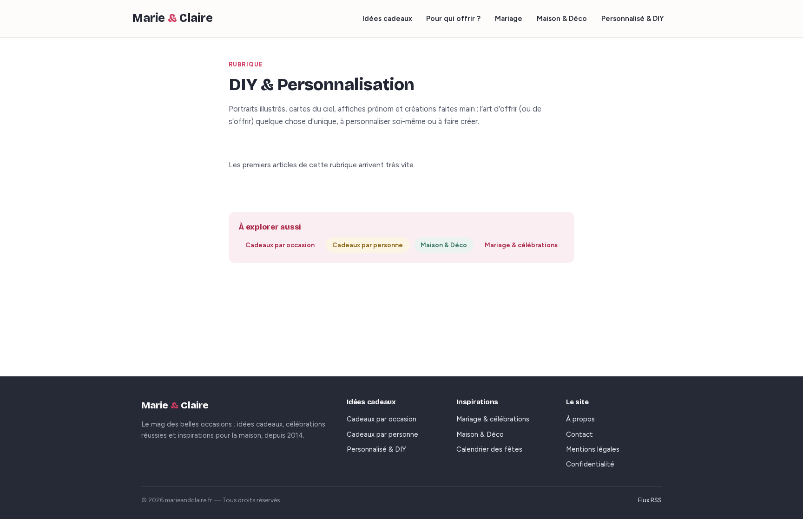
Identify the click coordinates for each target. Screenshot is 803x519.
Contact (579, 434)
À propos (580, 419)
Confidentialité (590, 464)
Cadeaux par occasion (280, 245)
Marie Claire (172, 18)
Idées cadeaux (387, 18)
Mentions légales (592, 449)
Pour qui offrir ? (453, 18)
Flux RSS (650, 500)
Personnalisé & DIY (632, 18)
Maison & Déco (562, 18)
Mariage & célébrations (521, 245)
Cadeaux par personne (367, 245)
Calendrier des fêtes (489, 449)
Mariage (508, 18)
